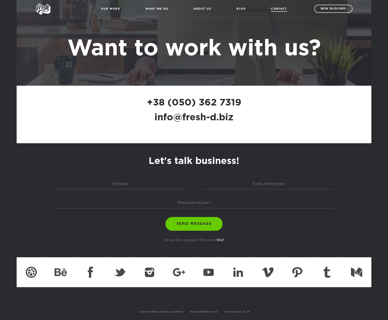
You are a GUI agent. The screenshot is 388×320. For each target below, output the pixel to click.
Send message (194, 224)
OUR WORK (110, 9)
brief (220, 239)
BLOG (241, 9)
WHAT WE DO (157, 9)
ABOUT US (202, 9)
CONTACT (279, 9)
